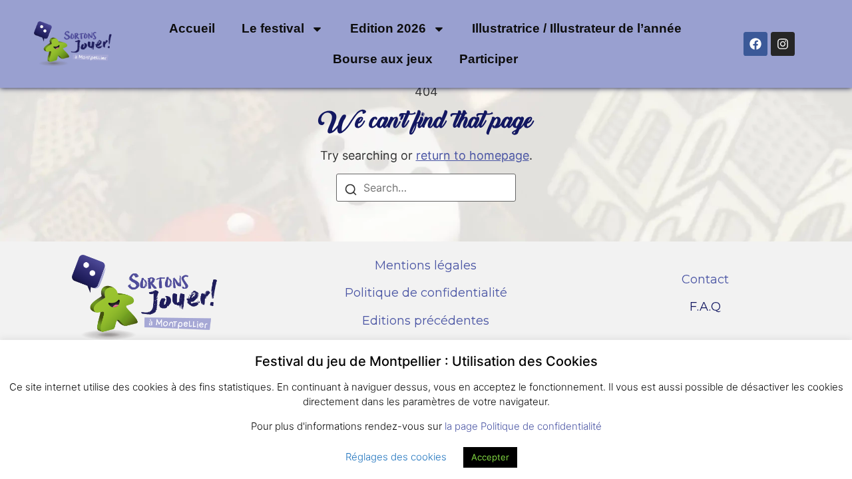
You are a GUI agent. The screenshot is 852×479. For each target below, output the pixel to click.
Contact (705, 279)
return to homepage (472, 155)
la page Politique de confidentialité (523, 426)
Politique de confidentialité (426, 292)
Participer (488, 59)
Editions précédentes (425, 320)
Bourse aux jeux (383, 59)
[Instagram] (783, 44)
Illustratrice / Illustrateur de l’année (577, 28)
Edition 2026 (388, 28)
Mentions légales (426, 265)
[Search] (350, 191)
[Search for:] (426, 188)
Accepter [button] (490, 457)
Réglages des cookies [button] (396, 456)
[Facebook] (755, 44)
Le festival (273, 28)
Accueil (192, 28)
